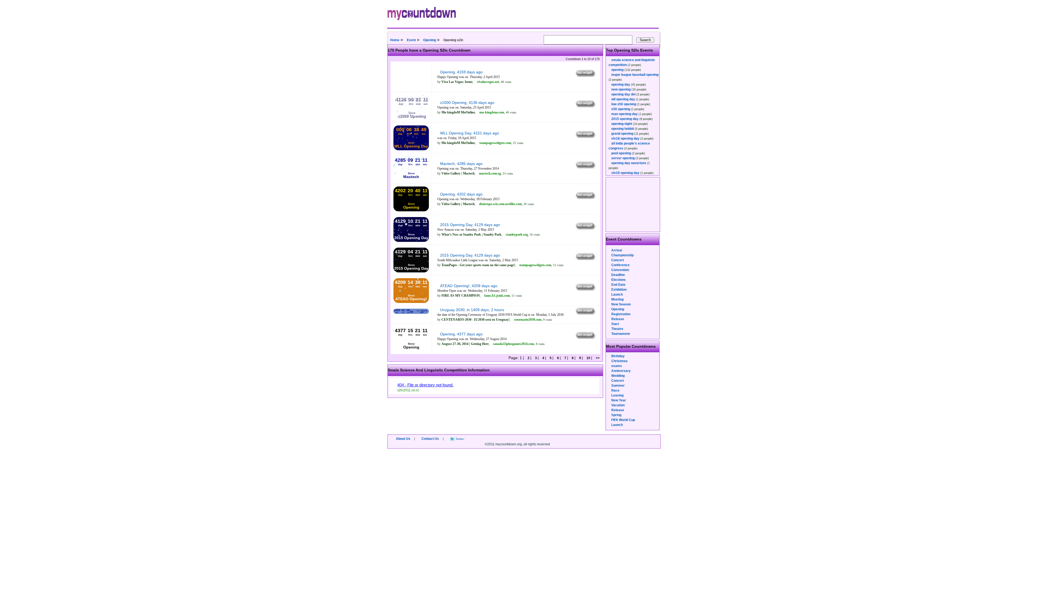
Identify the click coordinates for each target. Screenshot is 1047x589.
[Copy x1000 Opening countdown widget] (585, 106)
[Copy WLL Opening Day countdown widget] (585, 136)
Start (615, 324)
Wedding (618, 376)
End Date (618, 285)
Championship (622, 255)
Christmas (619, 361)
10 (588, 358)
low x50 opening (623, 104)
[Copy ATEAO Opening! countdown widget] (585, 289)
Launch (617, 294)
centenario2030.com (527, 319)
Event (411, 40)
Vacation (618, 405)
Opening (429, 40)
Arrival (616, 250)
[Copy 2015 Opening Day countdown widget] (585, 228)
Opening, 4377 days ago (461, 334)
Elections (618, 280)
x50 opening (620, 109)
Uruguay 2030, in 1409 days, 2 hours (472, 310)
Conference (620, 265)
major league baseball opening (634, 75)
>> (597, 358)
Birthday (618, 356)
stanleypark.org (517, 234)
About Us (403, 439)
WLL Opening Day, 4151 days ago (469, 133)
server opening (623, 158)
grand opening (622, 134)
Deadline (618, 275)
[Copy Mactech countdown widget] (585, 167)
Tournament (620, 334)
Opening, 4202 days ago (461, 194)
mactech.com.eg (490, 173)
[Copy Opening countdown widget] (585, 75)
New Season (621, 304)
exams (616, 366)
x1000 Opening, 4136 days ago (467, 102)
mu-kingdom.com (491, 112)
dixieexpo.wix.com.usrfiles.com (500, 204)
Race (615, 390)
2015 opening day (625, 119)
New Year (618, 400)
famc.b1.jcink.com (497, 295)
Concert (617, 260)
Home (394, 40)
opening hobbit (622, 129)
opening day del (623, 94)
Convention (620, 270)
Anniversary (621, 371)
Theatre (617, 329)
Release (617, 319)
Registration (620, 314)
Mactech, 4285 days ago (461, 163)
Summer (618, 385)
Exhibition (619, 290)
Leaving (617, 395)
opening (617, 70)
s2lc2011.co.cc (408, 390)
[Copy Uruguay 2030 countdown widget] (585, 313)
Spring (616, 415)
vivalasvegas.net (488, 82)
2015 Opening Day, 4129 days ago (470, 225)
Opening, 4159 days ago (461, 72)
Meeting (617, 299)
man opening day (624, 114)
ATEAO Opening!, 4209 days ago (468, 286)
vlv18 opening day (625, 138)
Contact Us (430, 439)
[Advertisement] (633, 204)
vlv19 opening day (625, 173)
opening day (620, 84)
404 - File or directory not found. (425, 385)
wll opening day (623, 99)
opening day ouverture (628, 163)
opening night (621, 124)
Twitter (460, 438)
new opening (621, 89)
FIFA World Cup (623, 420)
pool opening (621, 153)
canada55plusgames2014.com (513, 344)
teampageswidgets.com (495, 143)
